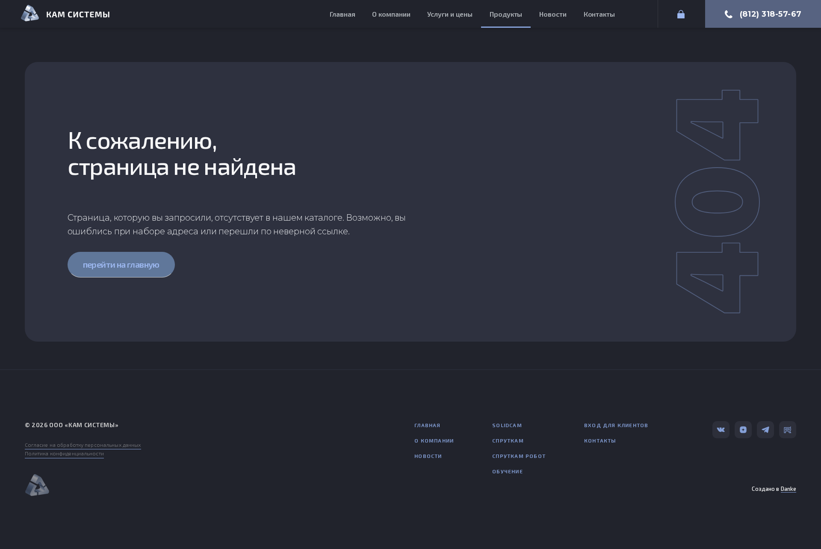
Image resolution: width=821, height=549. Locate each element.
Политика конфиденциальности (64, 453)
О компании (391, 14)
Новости (552, 14)
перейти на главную (121, 264)
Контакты (599, 14)
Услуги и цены (450, 14)
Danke (789, 488)
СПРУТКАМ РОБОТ (519, 456)
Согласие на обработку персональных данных (83, 445)
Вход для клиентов (616, 425)
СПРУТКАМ (508, 440)
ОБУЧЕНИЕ (507, 471)
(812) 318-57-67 (771, 14)
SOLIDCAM (507, 425)
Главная (342, 14)
